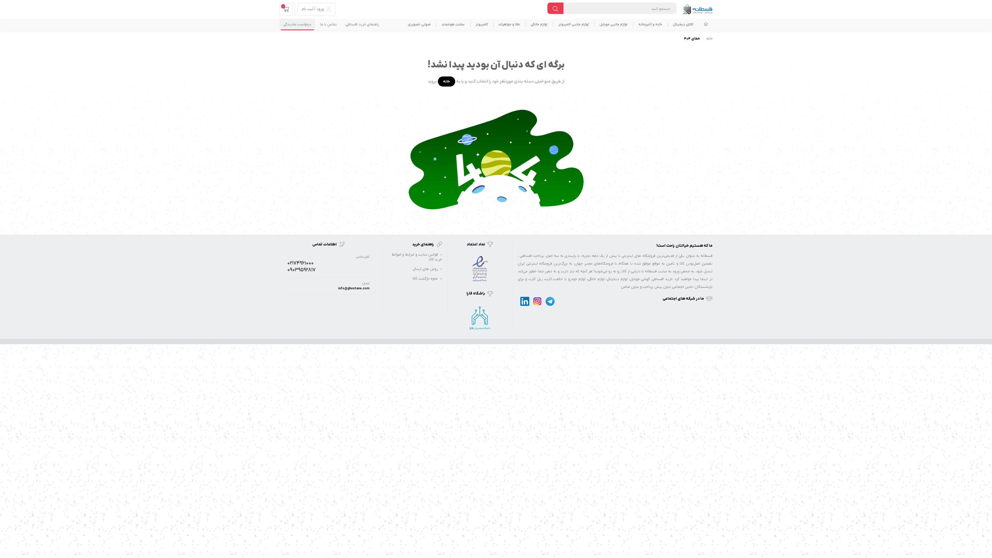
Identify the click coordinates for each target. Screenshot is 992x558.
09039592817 (301, 270)
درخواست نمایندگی (297, 24)
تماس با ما (328, 24)
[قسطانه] (697, 8)
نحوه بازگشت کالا (425, 278)
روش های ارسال (425, 269)
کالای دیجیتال (683, 24)
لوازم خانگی (539, 24)
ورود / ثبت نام (313, 9)
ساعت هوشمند (452, 24)
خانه (709, 38)
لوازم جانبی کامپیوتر (573, 24)
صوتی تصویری (419, 24)
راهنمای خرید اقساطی (362, 24)
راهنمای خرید (423, 244)
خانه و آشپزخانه (650, 24)
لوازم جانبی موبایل (613, 24)
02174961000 (300, 263)
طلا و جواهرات (509, 24)
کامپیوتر (481, 24)
